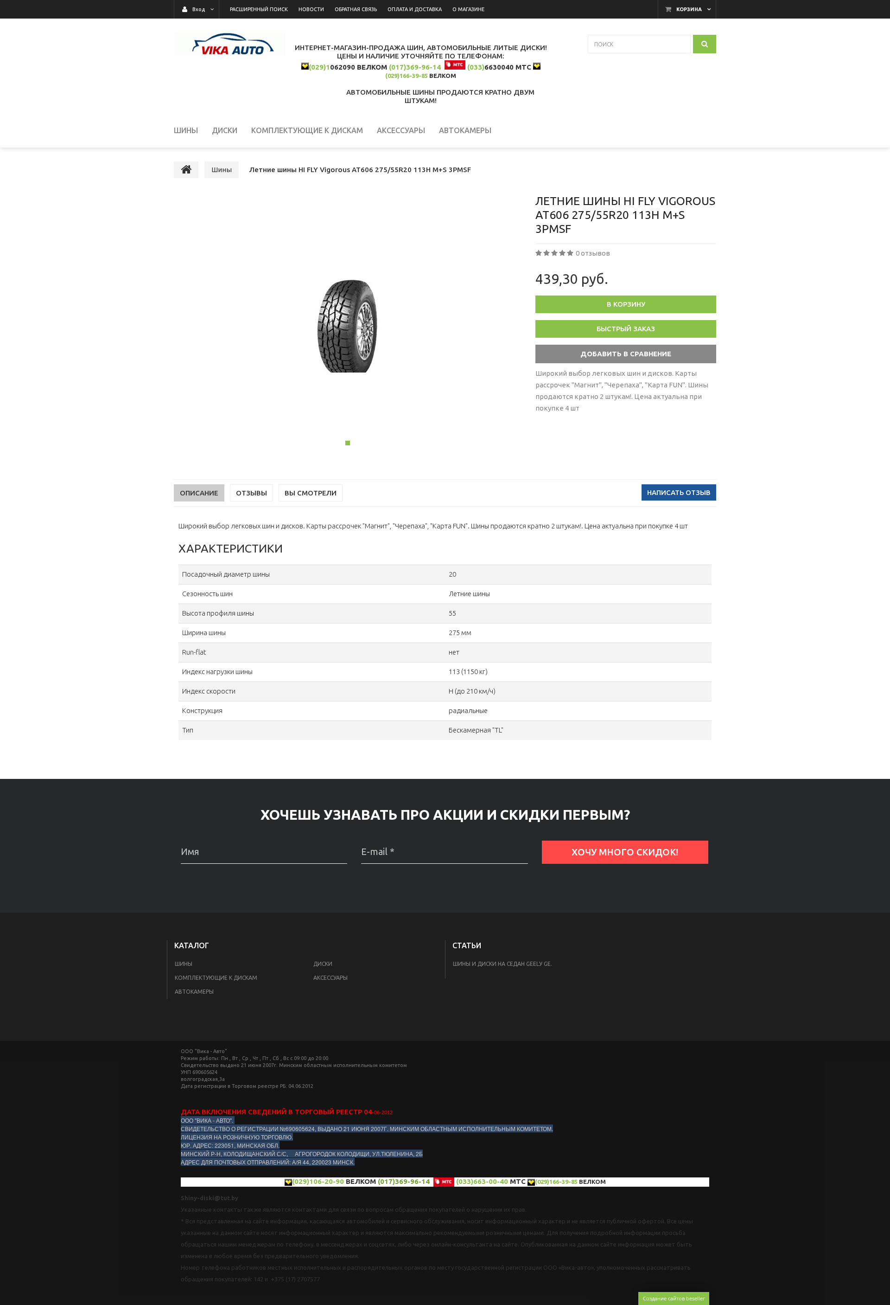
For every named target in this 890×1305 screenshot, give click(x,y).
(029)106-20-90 (318, 1181)
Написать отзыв (679, 492)
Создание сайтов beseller (674, 1298)
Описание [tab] (199, 493)
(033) (475, 67)
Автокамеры (194, 992)
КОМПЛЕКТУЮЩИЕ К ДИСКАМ (216, 978)
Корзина (689, 9)
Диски (322, 964)
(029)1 (319, 67)
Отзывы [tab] (251, 493)
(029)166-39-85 (406, 75)
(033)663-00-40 (482, 1181)
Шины (183, 964)
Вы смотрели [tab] (311, 493)
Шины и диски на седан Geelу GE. (502, 964)
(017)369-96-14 (415, 67)
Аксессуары (330, 978)
